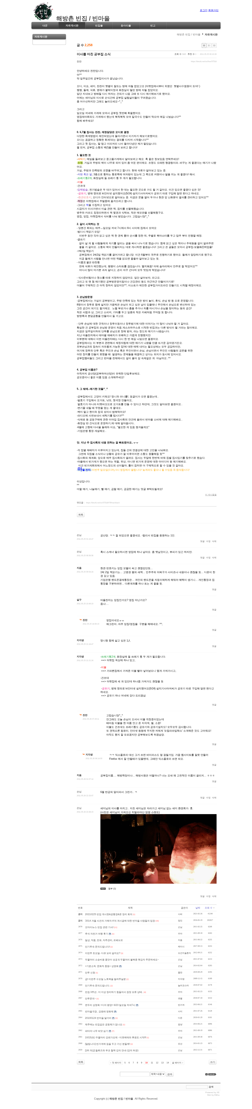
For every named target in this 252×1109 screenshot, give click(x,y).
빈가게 (181, 1005)
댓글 (202, 541)
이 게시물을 (211, 495)
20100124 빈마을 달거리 (98, 1018)
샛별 (180, 998)
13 (162, 1062)
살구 (79, 599)
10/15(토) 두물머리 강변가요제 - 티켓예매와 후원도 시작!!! (115, 1037)
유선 (180, 1044)
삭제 (214, 541)
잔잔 (79, 61)
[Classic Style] (204, 45)
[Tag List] (212, 1074)
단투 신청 (90, 972)
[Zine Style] (209, 45)
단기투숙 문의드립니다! (97, 946)
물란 (180, 972)
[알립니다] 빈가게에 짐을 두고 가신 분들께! (107, 1044)
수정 (208, 541)
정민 (180, 920)
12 (157, 1062)
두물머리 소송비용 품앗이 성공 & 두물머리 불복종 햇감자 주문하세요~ (122, 959)
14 (168, 1062)
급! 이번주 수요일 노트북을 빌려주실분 (105, 979)
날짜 (197, 907)
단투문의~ (90, 998)
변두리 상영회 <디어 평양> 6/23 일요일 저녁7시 (110, 1005)
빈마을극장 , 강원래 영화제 (99, 1011)
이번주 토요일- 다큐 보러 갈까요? (102, 953)
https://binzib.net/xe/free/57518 (204, 61)
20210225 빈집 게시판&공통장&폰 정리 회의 (108, 914)
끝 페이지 (176, 1062)
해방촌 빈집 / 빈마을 (81, 18)
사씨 (180, 914)
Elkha (217, 1095)
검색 (169, 1074)
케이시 (181, 946)
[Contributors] (206, 1074)
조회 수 (208, 907)
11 (152, 1062)
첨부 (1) (112, 888)
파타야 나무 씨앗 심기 (96, 1031)
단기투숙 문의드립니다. (97, 985)
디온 (180, 1018)
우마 (180, 933)
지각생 (80, 640)
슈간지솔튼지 (184, 953)
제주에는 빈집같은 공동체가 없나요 (103, 1024)
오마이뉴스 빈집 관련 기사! (99, 927)
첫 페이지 (116, 1062)
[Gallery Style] (214, 45)
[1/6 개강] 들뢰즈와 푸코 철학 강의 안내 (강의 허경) (111, 1050)
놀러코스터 (183, 985)
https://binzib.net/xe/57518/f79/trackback (103, 503)
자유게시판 (211, 34)
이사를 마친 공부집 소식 (94, 54)
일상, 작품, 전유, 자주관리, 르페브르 (104, 940)
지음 (79, 568)
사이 (180, 1011)
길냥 (180, 1024)
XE (218, 1092)
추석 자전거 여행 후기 (96, 933)
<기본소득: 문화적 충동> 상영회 (102, 966)
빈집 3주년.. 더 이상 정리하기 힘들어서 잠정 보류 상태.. (114, 992)
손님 (180, 927)
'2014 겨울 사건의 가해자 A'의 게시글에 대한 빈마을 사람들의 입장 (120, 920)
